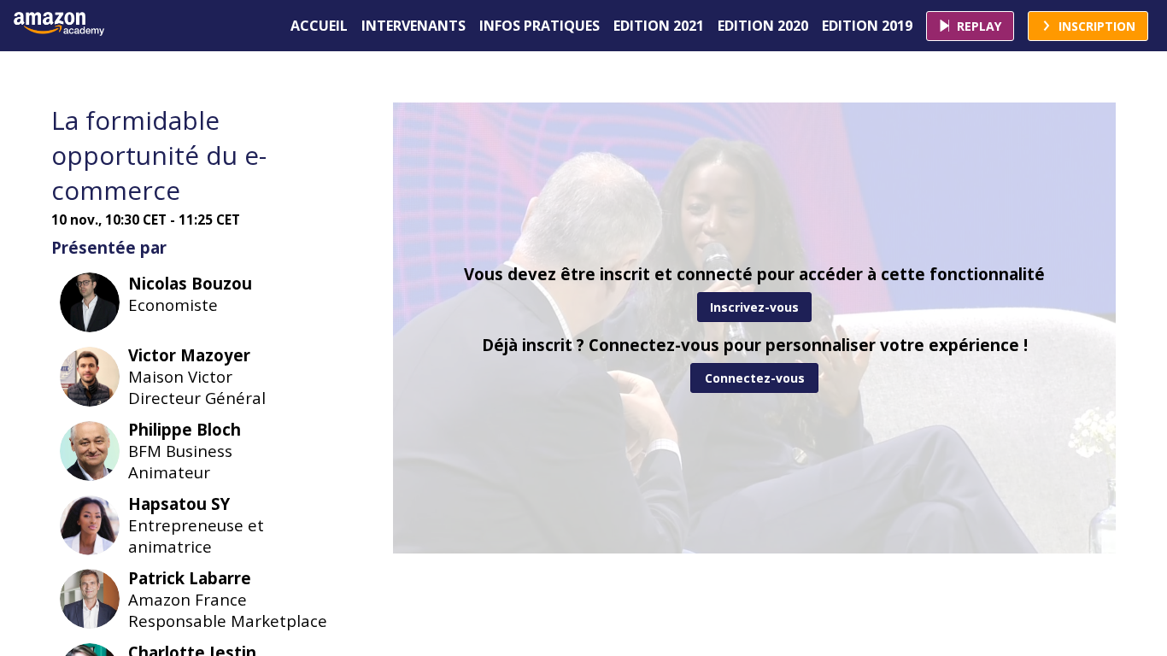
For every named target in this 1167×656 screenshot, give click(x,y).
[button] (970, 26)
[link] (319, 25)
